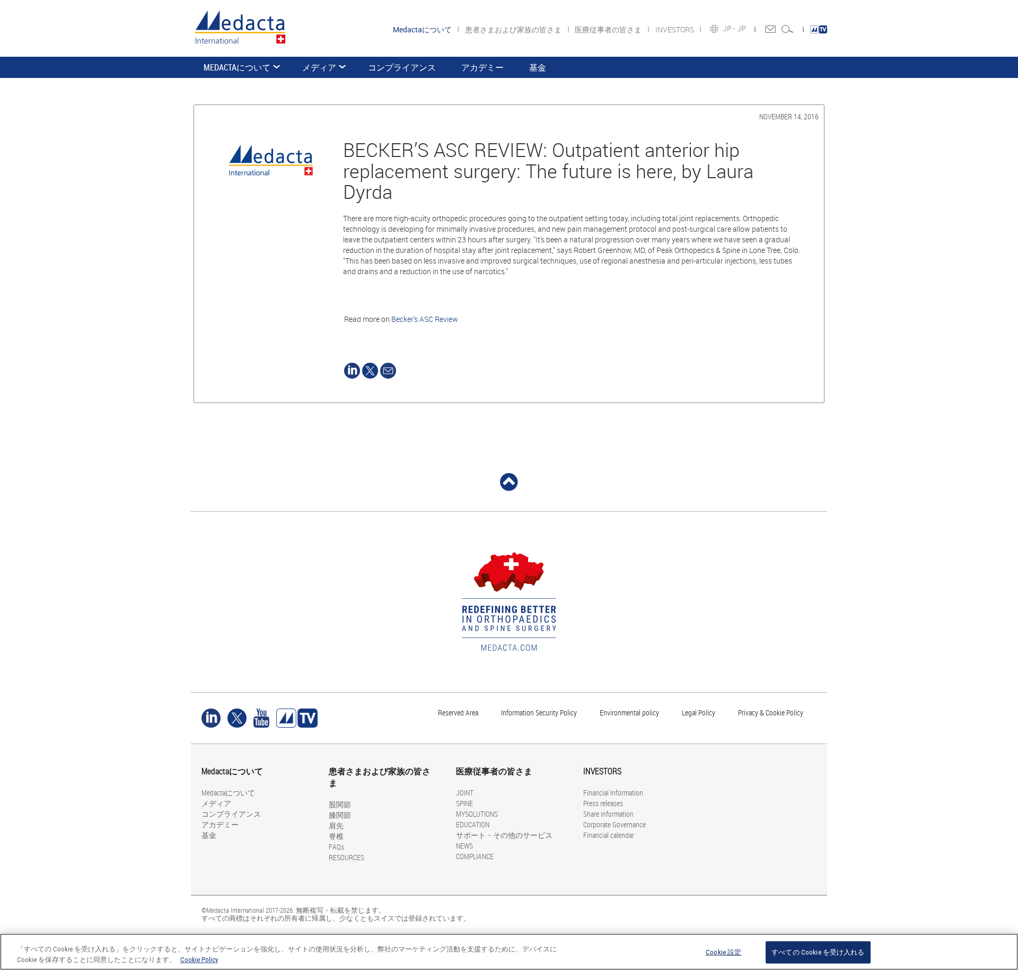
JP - (730, 28)
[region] (509, 951)
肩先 (336, 825)
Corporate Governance (614, 824)
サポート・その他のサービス (504, 835)
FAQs (336, 847)
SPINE (464, 803)
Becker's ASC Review (424, 319)
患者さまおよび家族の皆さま (514, 29)
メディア (319, 67)
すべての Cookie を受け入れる (817, 952)
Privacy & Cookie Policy (770, 712)
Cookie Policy (199, 959)
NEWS (464, 846)
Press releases (603, 803)
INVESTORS (675, 29)
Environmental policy (629, 712)
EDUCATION (472, 824)
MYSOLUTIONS (477, 814)
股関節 (340, 804)
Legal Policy (698, 712)
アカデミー (482, 67)
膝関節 (340, 815)
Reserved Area (458, 712)
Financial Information (613, 793)
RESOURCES (346, 857)
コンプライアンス (402, 67)
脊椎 (336, 836)
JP (742, 28)
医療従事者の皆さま (609, 29)
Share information (608, 814)
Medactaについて (237, 67)
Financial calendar (608, 835)
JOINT (464, 793)
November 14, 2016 (789, 116)
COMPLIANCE (475, 856)
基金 (537, 67)
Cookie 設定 (723, 952)
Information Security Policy (539, 712)
